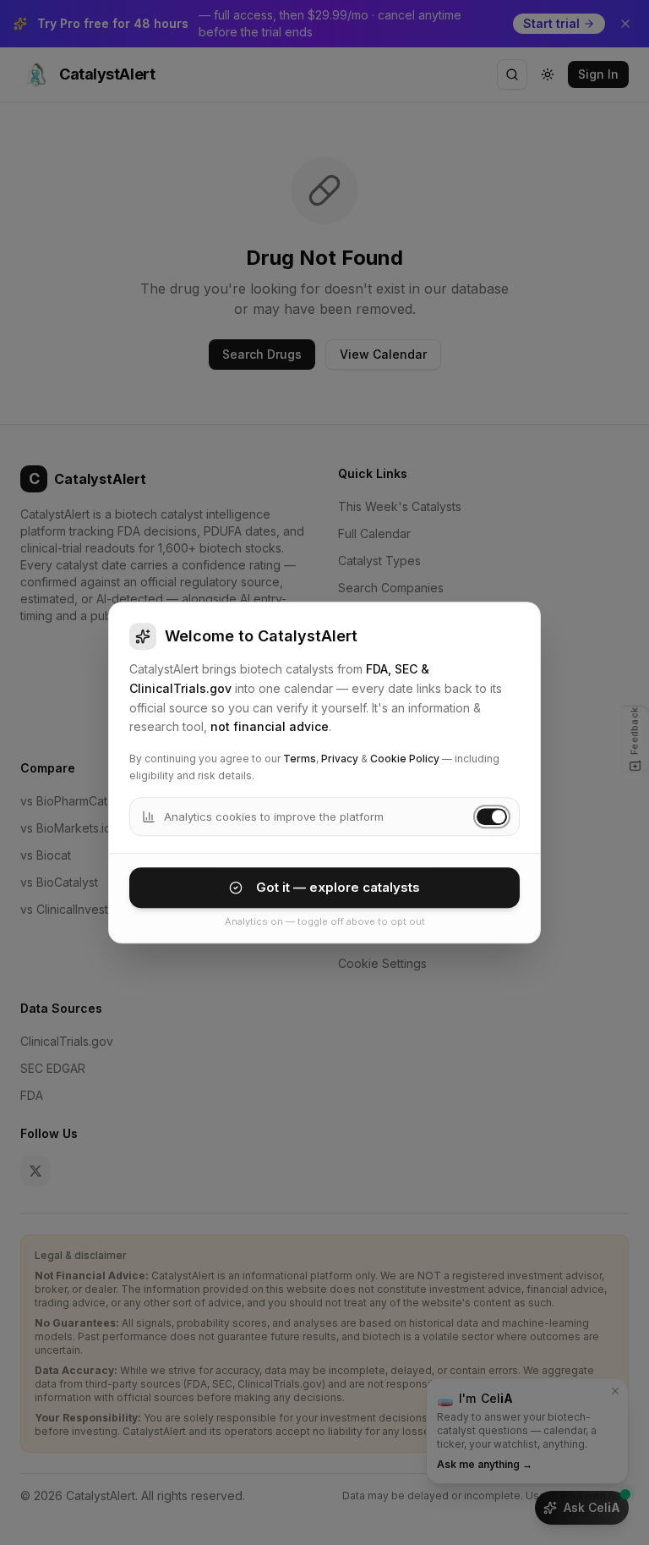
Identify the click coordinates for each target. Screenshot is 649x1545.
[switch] (492, 816)
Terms (299, 758)
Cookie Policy (404, 758)
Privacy (339, 758)
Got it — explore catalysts (338, 887)
